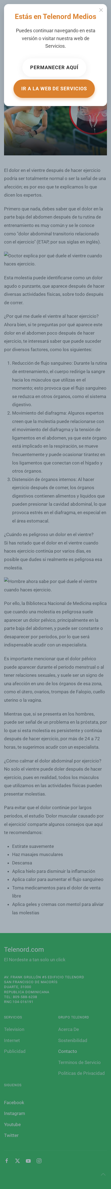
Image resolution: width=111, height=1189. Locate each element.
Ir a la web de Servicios (54, 88)
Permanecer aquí (54, 67)
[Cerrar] (101, 10)
